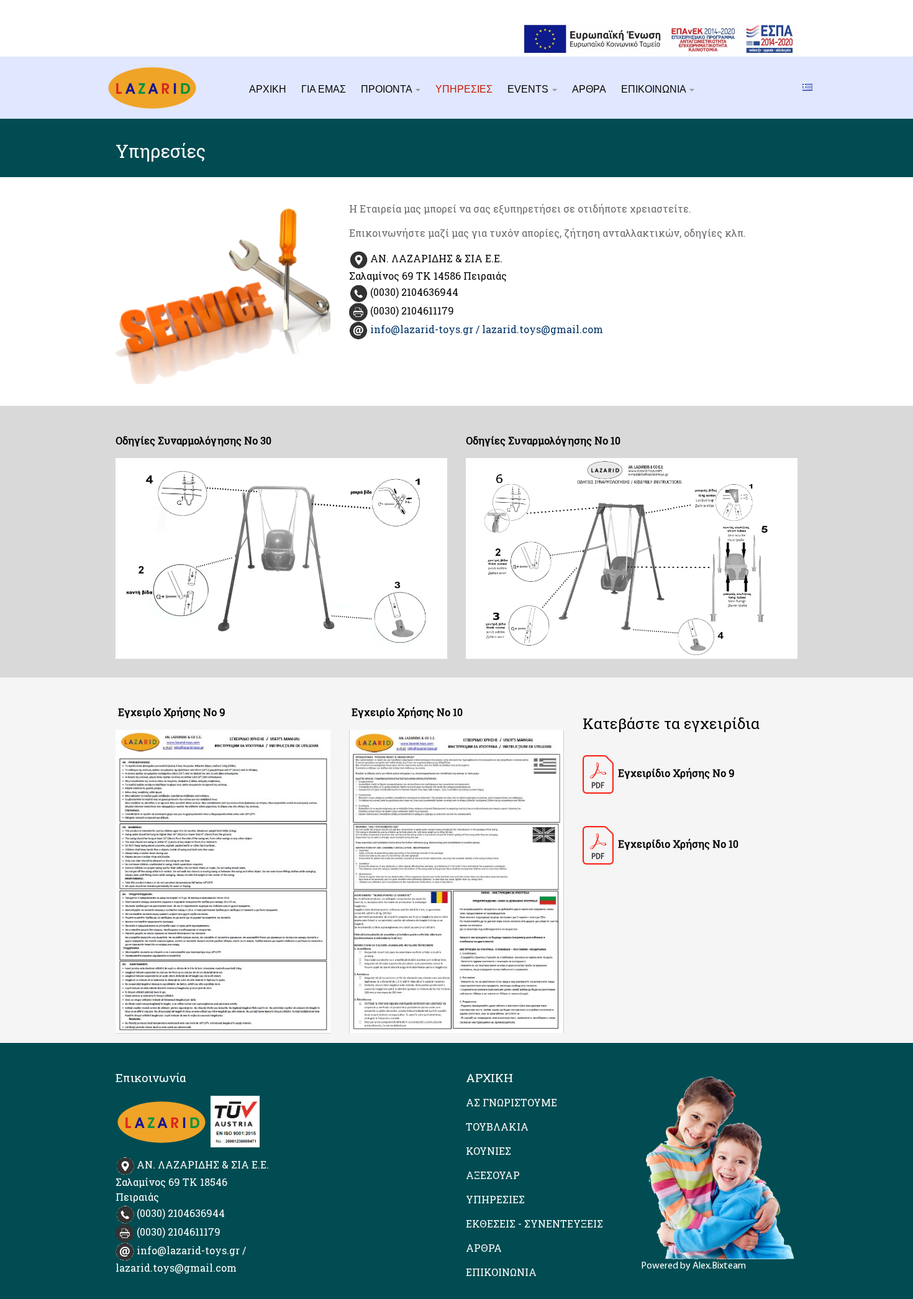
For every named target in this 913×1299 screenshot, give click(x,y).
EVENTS (529, 89)
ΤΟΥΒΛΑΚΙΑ (497, 1126)
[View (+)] (223, 881)
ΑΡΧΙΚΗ (267, 89)
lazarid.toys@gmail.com (542, 329)
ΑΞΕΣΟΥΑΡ (493, 1175)
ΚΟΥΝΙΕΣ (488, 1150)
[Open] (598, 774)
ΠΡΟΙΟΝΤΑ (387, 89)
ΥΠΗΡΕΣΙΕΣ (464, 89)
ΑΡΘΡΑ (589, 89)
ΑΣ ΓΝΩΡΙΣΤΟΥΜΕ (511, 1102)
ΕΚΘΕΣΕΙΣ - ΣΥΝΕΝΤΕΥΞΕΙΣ (534, 1223)
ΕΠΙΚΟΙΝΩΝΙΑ (654, 89)
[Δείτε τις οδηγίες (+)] (281, 558)
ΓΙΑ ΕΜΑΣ (323, 89)
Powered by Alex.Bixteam (693, 1266)
